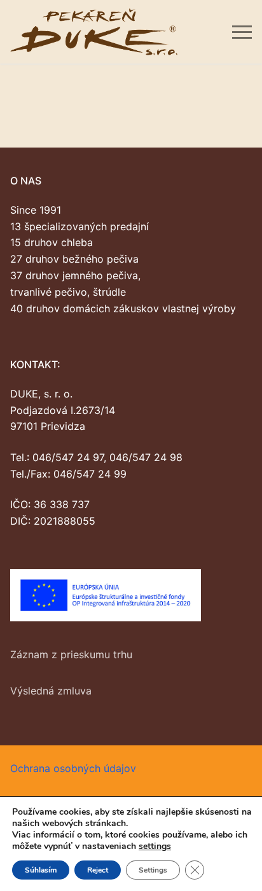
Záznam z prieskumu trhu (71, 654)
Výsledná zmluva (51, 690)
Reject (97, 870)
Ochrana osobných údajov (73, 768)
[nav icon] (242, 31)
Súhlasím (41, 870)
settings (155, 846)
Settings (153, 870)
